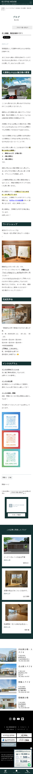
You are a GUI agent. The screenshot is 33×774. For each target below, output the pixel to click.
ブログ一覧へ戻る (22, 27)
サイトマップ (21, 729)
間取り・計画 (7, 477)
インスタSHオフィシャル (10, 369)
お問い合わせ (10, 729)
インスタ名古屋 (7, 381)
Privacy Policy (4, 756)
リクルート (23, 727)
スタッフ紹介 (16, 515)
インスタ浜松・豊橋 (8, 393)
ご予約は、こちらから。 (10, 348)
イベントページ (13, 278)
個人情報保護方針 (11, 727)
